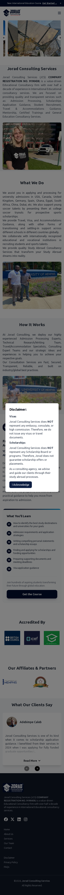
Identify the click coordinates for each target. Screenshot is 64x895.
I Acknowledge (20, 484)
